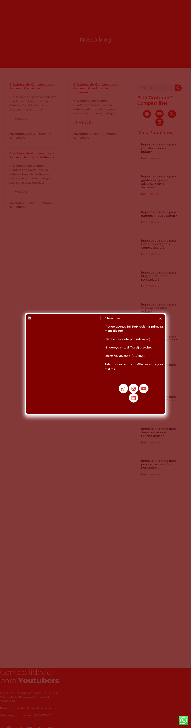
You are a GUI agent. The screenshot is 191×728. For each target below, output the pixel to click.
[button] (160, 318)
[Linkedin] (133, 398)
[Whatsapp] (123, 388)
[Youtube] (143, 388)
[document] (95, 364)
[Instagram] (133, 388)
